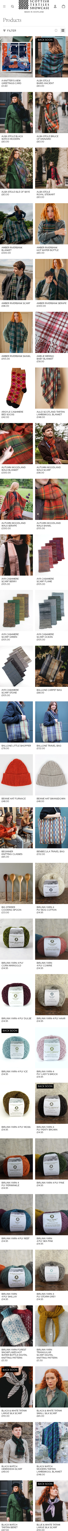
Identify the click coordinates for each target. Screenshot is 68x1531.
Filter (11, 30)
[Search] (12, 6)
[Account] (55, 6)
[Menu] (4, 6)
